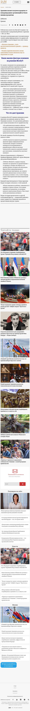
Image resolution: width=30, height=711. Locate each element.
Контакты (15, 691)
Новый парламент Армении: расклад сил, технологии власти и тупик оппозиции (12, 385)
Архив (3, 7)
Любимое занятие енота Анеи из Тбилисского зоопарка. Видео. (13, 435)
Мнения (15, 605)
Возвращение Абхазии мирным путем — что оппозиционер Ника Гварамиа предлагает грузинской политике (14, 540)
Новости (15, 546)
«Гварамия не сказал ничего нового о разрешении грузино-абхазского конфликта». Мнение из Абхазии (14, 648)
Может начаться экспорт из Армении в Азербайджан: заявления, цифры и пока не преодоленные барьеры (13, 639)
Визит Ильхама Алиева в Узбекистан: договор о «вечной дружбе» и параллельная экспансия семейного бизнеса (13, 279)
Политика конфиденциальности (15, 696)
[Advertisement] (15, 216)
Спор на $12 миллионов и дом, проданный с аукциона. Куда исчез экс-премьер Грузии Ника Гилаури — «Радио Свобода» (13, 333)
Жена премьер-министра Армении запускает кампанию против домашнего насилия (13, 511)
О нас (15, 686)
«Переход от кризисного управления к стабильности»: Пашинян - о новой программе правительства (13, 461)
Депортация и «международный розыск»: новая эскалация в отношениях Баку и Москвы (15, 525)
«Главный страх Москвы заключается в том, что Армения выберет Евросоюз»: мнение (13, 359)
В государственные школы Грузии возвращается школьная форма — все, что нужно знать (15, 518)
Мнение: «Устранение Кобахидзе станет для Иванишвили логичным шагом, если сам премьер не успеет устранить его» (14, 657)
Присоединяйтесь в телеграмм (9, 665)
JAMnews (4, 19)
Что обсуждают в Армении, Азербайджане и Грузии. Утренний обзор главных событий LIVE (13, 253)
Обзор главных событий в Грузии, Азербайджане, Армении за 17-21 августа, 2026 (14, 410)
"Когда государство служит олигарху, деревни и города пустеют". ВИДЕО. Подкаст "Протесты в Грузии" (14, 306)
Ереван (3, 21)
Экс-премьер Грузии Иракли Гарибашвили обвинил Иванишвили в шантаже (13, 532)
